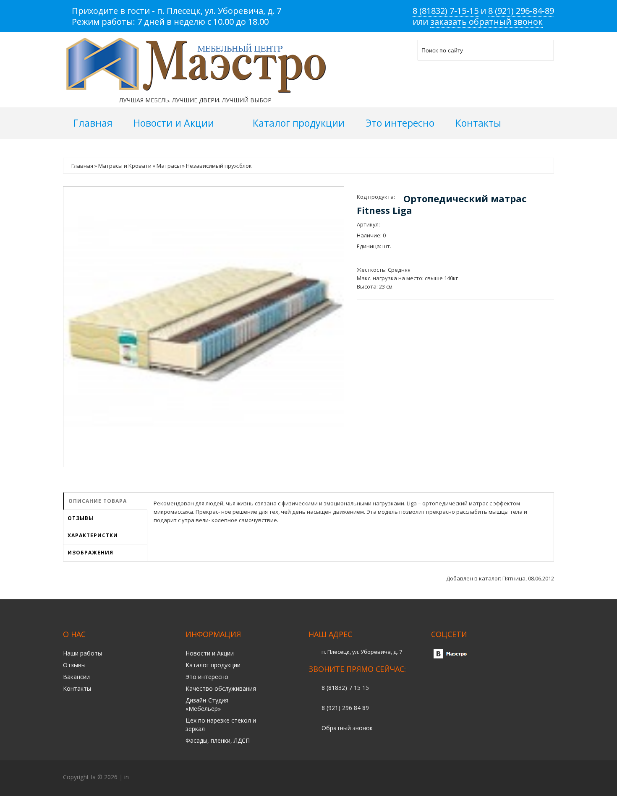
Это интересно (207, 677)
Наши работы (82, 653)
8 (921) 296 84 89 (345, 708)
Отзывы (81, 518)
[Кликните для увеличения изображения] (203, 327)
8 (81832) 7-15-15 (445, 10)
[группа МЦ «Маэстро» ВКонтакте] (452, 652)
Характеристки (93, 535)
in (126, 777)
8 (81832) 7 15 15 (345, 688)
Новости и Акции (210, 653)
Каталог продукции (213, 665)
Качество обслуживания (221, 688)
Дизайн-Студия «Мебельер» (207, 704)
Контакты (77, 688)
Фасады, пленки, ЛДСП (218, 740)
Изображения (90, 552)
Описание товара (97, 501)
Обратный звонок (347, 728)
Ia (93, 777)
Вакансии (76, 677)
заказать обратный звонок (486, 21)
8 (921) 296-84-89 (521, 10)
